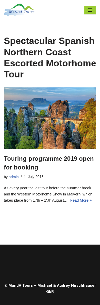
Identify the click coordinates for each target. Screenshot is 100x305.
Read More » (81, 200)
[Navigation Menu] (90, 10)
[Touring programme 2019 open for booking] (50, 118)
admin (14, 177)
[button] (50, 262)
